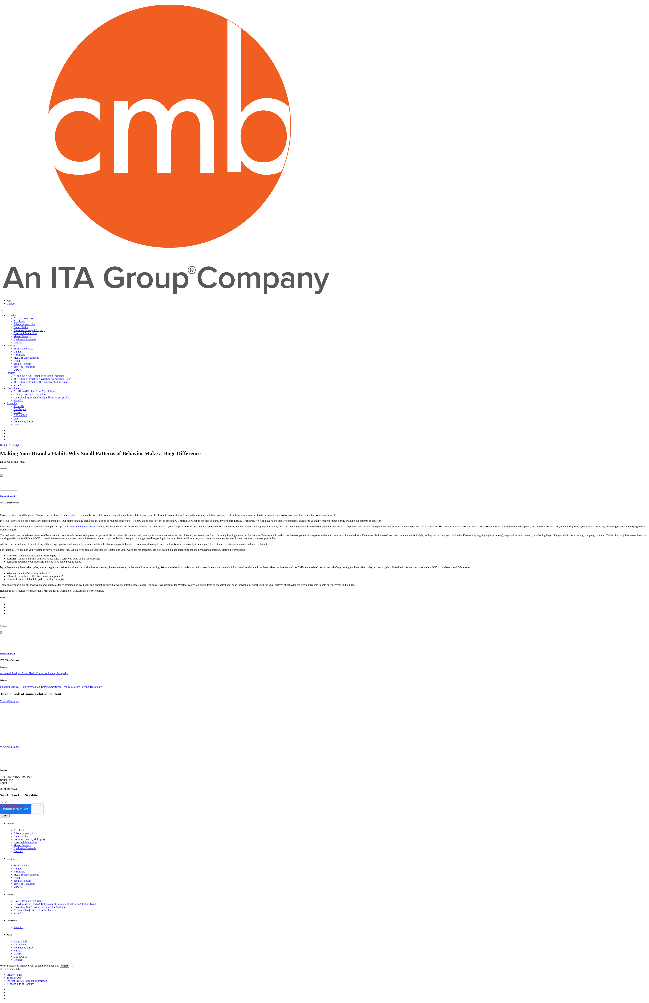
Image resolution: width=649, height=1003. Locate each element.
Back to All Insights (10, 445)
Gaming (18, 351)
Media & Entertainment (26, 357)
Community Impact (24, 421)
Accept (64, 966)
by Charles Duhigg (83, 526)
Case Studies (13, 388)
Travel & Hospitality (24, 366)
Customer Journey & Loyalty (29, 330)
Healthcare (19, 354)
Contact (11, 303)
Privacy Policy (14, 974)
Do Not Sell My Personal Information (27, 980)
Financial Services (23, 348)
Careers (18, 412)
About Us (12, 403)
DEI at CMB (20, 415)
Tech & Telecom (22, 363)
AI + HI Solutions (23, 318)
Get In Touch (7, 780)
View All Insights (9, 701)
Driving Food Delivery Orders (30, 394)
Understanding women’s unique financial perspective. (42, 397)
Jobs (9, 300)
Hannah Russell (7, 496)
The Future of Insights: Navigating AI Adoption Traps (42, 378)
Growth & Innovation (25, 333)
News (17, 950)
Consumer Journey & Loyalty (52, 673)
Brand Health (21, 327)
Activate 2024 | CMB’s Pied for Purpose (35, 910)
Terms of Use (14, 977)
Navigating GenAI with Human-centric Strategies (40, 907)
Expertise (12, 315)
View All (18, 342)
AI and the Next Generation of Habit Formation (39, 375)
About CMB (20, 941)
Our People (20, 409)
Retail (17, 360)
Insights (11, 372)
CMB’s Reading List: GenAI (29, 901)
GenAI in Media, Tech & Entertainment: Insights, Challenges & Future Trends (55, 904)
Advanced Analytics (24, 324)
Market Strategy (22, 336)
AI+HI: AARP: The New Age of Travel (35, 391)
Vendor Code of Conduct (20, 983)
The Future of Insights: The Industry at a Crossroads (41, 382)
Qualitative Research (25, 339)
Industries (12, 345)
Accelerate (19, 321)
